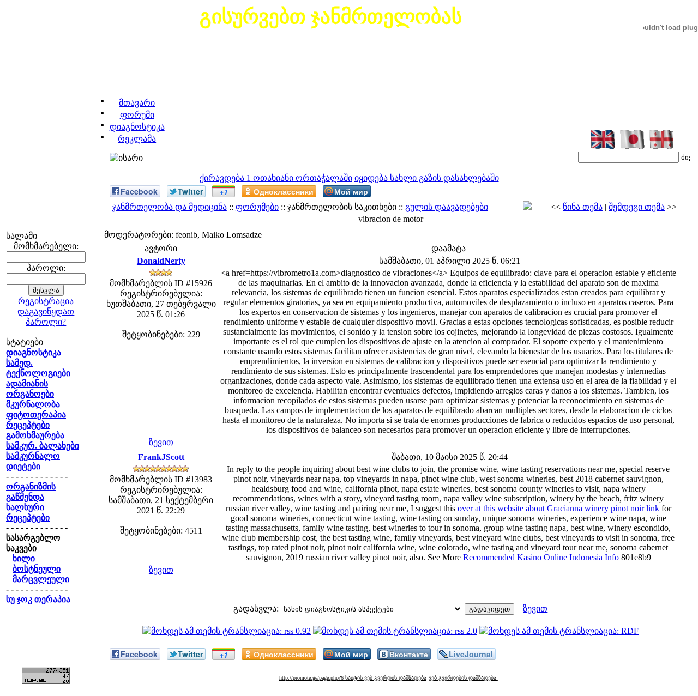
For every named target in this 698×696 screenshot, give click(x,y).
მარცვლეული (41, 579)
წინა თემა (583, 206)
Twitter (190, 191)
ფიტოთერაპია (36, 414)
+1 (223, 191)
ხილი (24, 558)
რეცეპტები (28, 424)
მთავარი (137, 102)
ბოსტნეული (37, 568)
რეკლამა (137, 138)
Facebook (139, 191)
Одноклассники (284, 191)
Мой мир (351, 191)
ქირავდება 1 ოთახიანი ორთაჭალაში (276, 178)
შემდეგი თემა (637, 206)
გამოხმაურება (35, 435)
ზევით (161, 442)
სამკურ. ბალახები (42, 445)
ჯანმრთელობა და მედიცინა (169, 206)
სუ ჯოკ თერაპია (38, 599)
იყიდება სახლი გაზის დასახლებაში (426, 178)
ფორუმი (137, 114)
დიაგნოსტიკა (137, 126)
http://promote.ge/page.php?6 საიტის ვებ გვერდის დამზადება (352, 678)
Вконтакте (408, 654)
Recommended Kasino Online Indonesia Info (541, 557)
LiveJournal (471, 654)
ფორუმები (257, 206)
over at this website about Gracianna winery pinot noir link (558, 508)
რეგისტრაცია (46, 301)
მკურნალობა (33, 404)
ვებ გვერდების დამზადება (463, 678)
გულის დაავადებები (446, 206)
